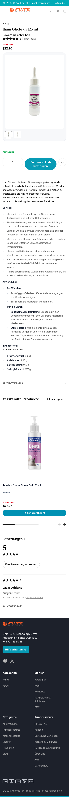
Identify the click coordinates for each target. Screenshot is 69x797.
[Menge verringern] (6, 162)
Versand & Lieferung (45, 741)
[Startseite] (20, 11)
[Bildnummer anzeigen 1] (8, 134)
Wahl (37, 685)
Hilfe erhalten (15, 649)
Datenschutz (41, 765)
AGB (36, 759)
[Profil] (58, 11)
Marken (7, 741)
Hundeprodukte (11, 729)
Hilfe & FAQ (40, 723)
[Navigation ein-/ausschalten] (5, 11)
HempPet (39, 691)
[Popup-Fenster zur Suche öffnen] (51, 11)
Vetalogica (40, 679)
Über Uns (39, 753)
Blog (5, 753)
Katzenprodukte (11, 735)
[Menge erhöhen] (19, 162)
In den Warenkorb (34, 512)
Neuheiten (8, 747)
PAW (36, 707)
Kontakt (38, 729)
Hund (6, 679)
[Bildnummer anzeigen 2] (17, 134)
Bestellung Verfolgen (46, 735)
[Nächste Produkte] (64, 524)
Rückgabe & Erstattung (47, 747)
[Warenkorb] (65, 11)
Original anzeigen (34, 597)
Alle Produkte (10, 723)
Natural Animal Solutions (42, 699)
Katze (6, 685)
